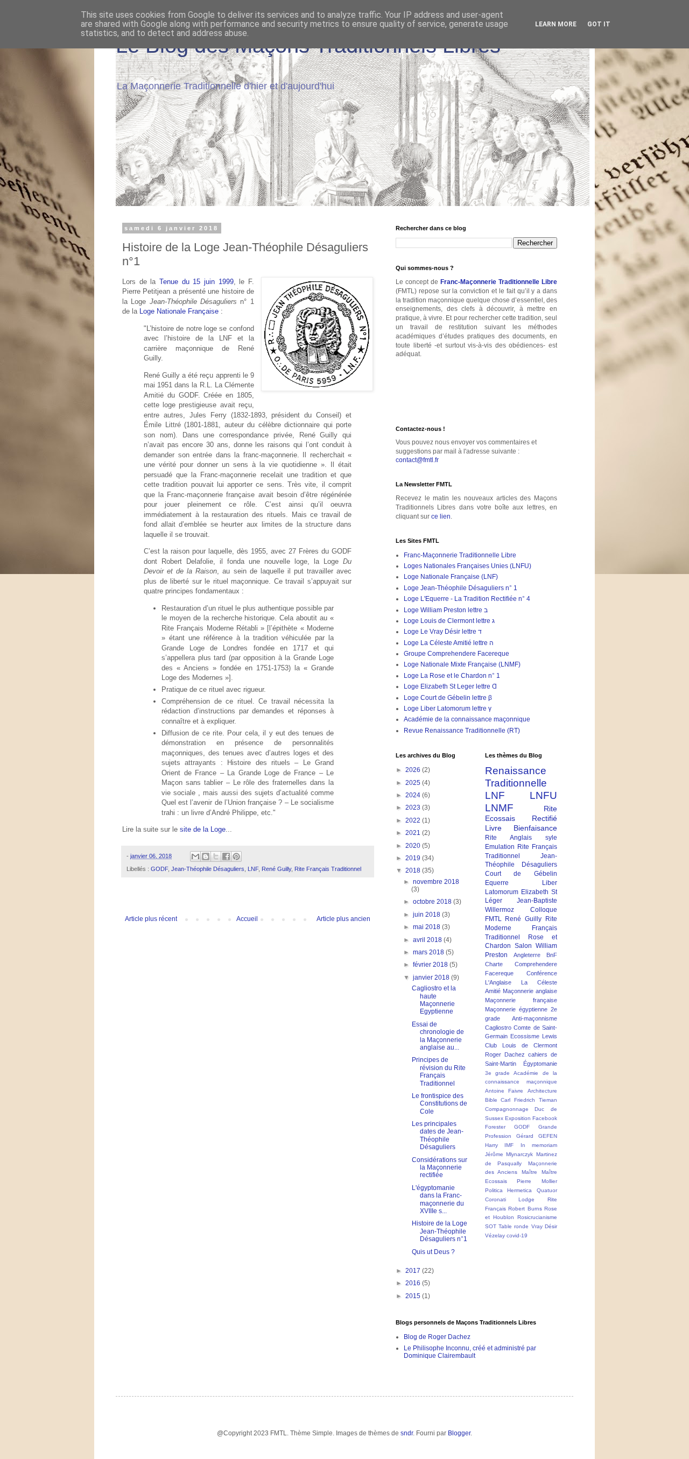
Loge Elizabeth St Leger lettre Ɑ (450, 686)
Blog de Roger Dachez (437, 1337)
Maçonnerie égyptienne (516, 1009)
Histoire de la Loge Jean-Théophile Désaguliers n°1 (439, 1231)
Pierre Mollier (537, 1181)
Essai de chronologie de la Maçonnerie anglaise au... (438, 1036)
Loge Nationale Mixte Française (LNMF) (462, 664)
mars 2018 (429, 952)
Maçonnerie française (521, 1000)
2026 (413, 770)
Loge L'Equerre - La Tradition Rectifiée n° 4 (467, 599)
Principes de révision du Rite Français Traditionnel (439, 1071)
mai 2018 (427, 927)
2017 (413, 1270)
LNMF (499, 807)
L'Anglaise (498, 982)
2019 (413, 858)
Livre (493, 828)
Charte (494, 964)
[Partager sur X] (215, 856)
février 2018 (431, 964)
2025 (413, 783)
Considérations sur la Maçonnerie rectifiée (439, 1167)
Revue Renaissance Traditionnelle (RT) (462, 730)
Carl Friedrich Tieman (529, 1100)
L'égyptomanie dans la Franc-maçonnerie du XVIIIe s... (438, 1199)
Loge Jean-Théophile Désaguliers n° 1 (460, 588)
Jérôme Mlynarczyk (509, 1154)
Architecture (542, 1091)
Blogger (459, 1433)
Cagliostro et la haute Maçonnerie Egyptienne (434, 1000)
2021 (413, 833)
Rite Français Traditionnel (327, 869)
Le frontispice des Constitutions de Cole (439, 1103)
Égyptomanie (540, 1063)
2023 (413, 807)
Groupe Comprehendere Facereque (456, 653)
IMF (509, 1145)
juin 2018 (427, 914)
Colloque (543, 909)
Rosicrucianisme (537, 1217)
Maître (529, 1172)
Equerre (497, 883)
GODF (159, 869)
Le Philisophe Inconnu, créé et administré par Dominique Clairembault (470, 1351)
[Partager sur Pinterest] (236, 856)
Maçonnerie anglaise (530, 991)
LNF (253, 869)
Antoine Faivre (504, 1091)
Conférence (541, 973)
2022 (413, 820)
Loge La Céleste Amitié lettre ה (449, 643)
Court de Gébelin (521, 873)
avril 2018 (428, 940)
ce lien (441, 516)
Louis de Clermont (529, 1045)
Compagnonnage (507, 1109)
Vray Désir (544, 1226)
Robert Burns (525, 1209)
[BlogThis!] (205, 856)
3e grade (497, 1073)
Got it (598, 24)
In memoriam (539, 1145)
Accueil (247, 919)
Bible (491, 1100)
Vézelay (495, 1235)
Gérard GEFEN (536, 1136)
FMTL (493, 919)
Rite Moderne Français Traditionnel (521, 928)
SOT (490, 1226)
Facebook (544, 1118)
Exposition (518, 1118)
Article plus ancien (343, 919)
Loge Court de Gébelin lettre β (448, 698)
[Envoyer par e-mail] (195, 856)
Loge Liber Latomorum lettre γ (447, 708)
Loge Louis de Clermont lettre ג (449, 621)
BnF (551, 955)
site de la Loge (203, 829)
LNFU (543, 795)
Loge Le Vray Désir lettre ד (443, 631)
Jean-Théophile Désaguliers (207, 869)
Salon (523, 946)
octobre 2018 (433, 901)
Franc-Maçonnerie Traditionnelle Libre (498, 282)
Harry (491, 1145)
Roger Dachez (505, 1054)
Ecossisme (524, 1036)
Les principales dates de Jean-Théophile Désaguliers (437, 1135)
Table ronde (513, 1226)
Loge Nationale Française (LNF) (451, 576)
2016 (413, 1283)
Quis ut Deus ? (433, 1252)
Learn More (555, 24)
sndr (406, 1433)
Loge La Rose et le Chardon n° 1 (452, 675)
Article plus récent (151, 919)
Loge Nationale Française (179, 311)
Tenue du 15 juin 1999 (196, 282)
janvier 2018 (432, 977)
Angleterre (527, 955)
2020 (413, 845)
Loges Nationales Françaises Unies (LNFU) (467, 566)
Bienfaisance (535, 828)
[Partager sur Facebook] (226, 856)
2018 (413, 870)
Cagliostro (498, 1027)
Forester (495, 1127)
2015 (413, 1296)
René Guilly (276, 869)
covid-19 (517, 1235)
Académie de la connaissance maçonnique (467, 719)
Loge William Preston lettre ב (446, 610)
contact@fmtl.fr (417, 460)
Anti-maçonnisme (534, 1018)
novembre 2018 (436, 882)
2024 (413, 795)
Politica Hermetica (508, 1190)
